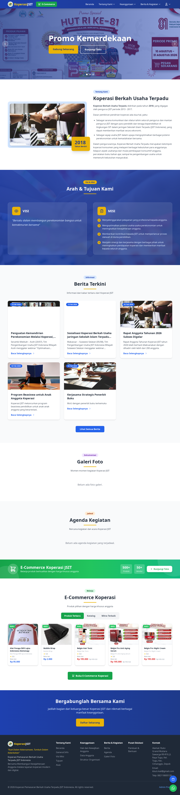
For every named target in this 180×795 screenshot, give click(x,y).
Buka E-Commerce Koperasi (92, 675)
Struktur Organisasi (90, 759)
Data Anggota (87, 755)
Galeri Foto (109, 756)
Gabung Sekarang (63, 49)
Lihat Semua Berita (90, 429)
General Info (62, 752)
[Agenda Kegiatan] (173, 779)
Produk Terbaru (72, 615)
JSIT (23, 4)
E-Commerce (48, 4)
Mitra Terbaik (109, 615)
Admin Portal (165, 787)
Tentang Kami (105, 4)
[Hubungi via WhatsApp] (173, 788)
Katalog (91, 615)
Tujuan (59, 760)
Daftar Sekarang (90, 722)
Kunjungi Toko (93, 49)
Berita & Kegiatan (149, 4)
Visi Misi (60, 756)
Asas (58, 764)
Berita (107, 748)
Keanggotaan (126, 4)
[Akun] (167, 4)
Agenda (108, 752)
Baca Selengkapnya (21, 353)
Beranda (90, 4)
